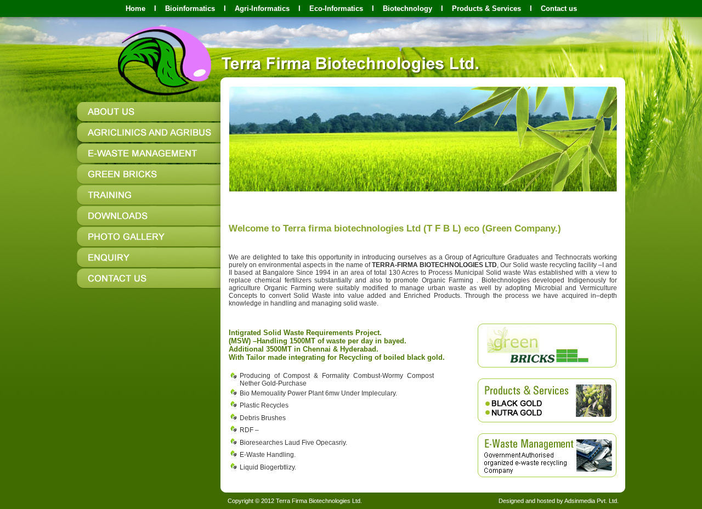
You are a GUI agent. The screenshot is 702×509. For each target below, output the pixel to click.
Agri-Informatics (262, 8)
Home (135, 8)
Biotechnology (407, 8)
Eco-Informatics (336, 8)
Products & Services (486, 8)
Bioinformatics (190, 8)
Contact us (559, 8)
